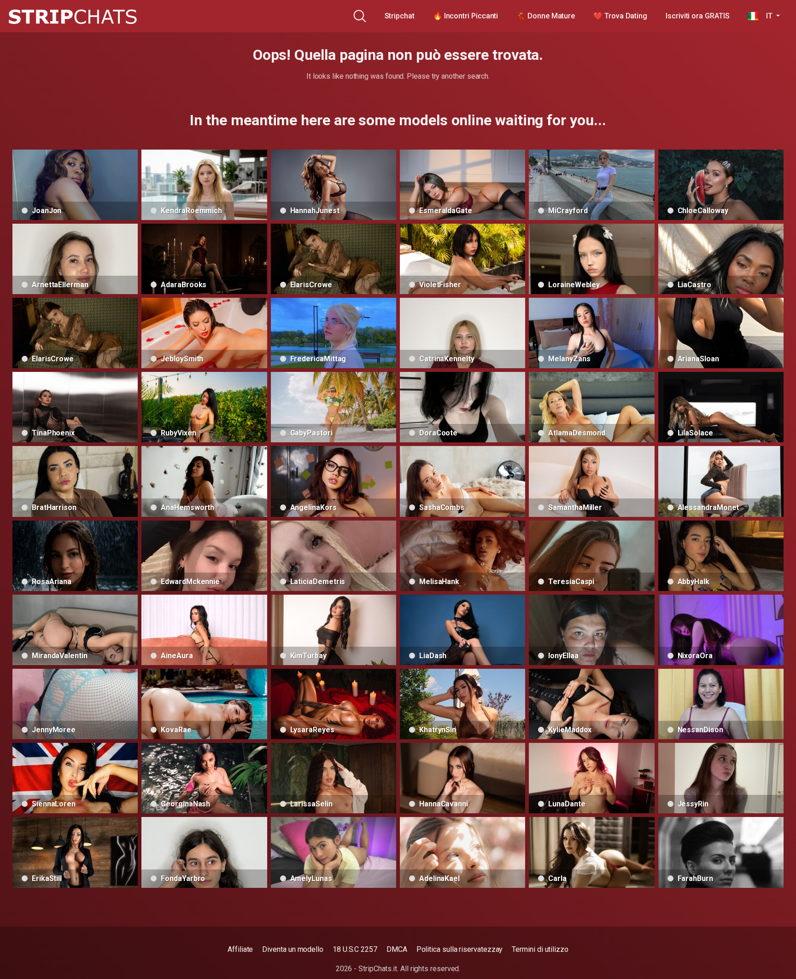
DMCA (396, 949)
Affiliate (240, 949)
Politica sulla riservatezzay (459, 949)
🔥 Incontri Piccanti (465, 16)
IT (766, 16)
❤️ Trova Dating (620, 16)
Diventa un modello (292, 949)
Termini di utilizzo (540, 949)
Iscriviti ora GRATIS (697, 16)
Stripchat (400, 16)
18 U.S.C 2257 (355, 949)
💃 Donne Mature (545, 16)
